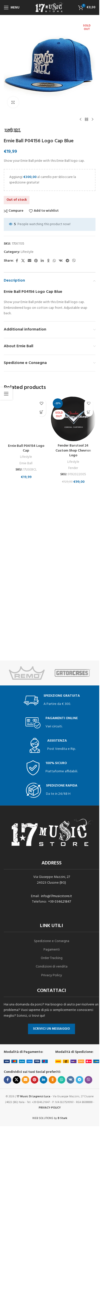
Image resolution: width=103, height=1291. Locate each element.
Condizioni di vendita (52, 966)
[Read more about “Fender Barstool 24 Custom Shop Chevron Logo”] (88, 412)
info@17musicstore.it (56, 896)
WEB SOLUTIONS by (49, 1118)
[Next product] (93, 120)
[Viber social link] (74, 261)
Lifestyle (27, 252)
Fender (73, 468)
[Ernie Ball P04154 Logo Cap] (26, 419)
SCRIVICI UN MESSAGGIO (51, 1028)
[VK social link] (60, 261)
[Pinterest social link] (36, 261)
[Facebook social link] (17, 261)
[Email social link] (29, 261)
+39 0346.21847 (59, 902)
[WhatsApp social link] (54, 261)
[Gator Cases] (73, 672)
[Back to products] (87, 120)
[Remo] (27, 672)
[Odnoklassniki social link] (48, 261)
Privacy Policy (51, 975)
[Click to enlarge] (13, 102)
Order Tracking (51, 958)
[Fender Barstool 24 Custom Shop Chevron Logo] (73, 419)
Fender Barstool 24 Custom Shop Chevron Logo (73, 450)
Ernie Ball (26, 463)
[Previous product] (81, 120)
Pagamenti (52, 950)
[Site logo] (49, 7)
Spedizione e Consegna (51, 941)
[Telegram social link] (67, 261)
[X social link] (23, 261)
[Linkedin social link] (42, 261)
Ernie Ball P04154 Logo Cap (26, 448)
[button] (41, 412)
